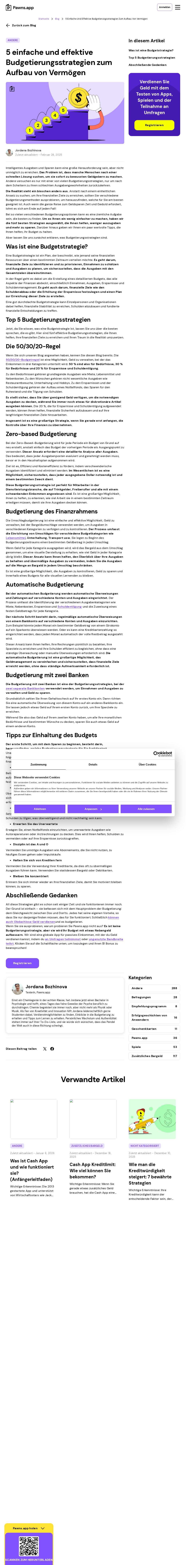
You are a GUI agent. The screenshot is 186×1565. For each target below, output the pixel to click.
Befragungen (141, 997)
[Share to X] (45, 1049)
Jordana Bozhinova (28, 150)
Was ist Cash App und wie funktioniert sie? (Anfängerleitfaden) (32, 1170)
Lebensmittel (16, 538)
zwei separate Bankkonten (25, 688)
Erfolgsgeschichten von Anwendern (149, 1017)
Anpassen (91, 808)
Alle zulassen (146, 808)
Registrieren (22, 963)
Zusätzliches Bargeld (147, 1056)
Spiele (136, 1047)
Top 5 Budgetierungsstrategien (152, 58)
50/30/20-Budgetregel (23, 360)
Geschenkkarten (144, 1029)
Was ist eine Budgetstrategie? (151, 50)
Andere (13, 40)
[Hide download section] (43, 1528)
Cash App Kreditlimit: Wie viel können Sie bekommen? (93, 1171)
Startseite (44, 18)
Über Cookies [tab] (147, 764)
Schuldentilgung (70, 607)
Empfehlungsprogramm (149, 1006)
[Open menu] (177, 7)
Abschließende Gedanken (148, 65)
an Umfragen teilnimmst (63, 939)
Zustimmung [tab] (39, 764)
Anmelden (164, 7)
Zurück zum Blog (24, 25)
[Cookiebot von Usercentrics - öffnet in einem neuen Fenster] (156, 754)
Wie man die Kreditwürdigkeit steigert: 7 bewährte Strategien (150, 1174)
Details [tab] (93, 764)
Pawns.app (139, 1038)
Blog (57, 18)
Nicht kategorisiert (145, 1146)
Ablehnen (40, 808)
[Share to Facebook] (52, 1049)
